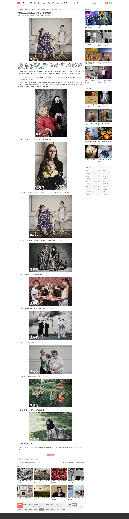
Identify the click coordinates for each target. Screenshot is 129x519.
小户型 (104, 176)
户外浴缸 (88, 184)
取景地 (104, 178)
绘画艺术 (47, 509)
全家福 (69, 504)
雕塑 (65, 3)
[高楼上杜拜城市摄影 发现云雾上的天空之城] (105, 54)
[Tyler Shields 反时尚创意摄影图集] (105, 152)
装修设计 (52, 509)
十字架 (96, 194)
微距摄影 (36, 504)
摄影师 (22, 82)
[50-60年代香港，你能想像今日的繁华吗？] (105, 97)
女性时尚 (25, 509)
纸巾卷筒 (96, 191)
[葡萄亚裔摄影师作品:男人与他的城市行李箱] (105, 36)
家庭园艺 (36, 509)
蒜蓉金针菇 (105, 184)
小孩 (36, 68)
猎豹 (104, 173)
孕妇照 (60, 504)
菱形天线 (105, 194)
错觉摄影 (41, 504)
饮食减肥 (105, 186)
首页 (30, 3)
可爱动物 (88, 178)
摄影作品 (35, 9)
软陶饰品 (105, 189)
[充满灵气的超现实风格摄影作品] (91, 115)
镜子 (95, 176)
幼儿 (44, 3)
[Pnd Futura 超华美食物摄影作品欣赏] (105, 133)
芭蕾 (27, 240)
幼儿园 (34, 507)
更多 (78, 3)
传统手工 (81, 507)
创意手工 (70, 507)
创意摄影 (20, 459)
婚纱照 (51, 504)
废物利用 (50, 507)
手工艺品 (76, 507)
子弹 (95, 173)
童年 (38, 66)
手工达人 (20, 509)
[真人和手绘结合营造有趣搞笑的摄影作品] (105, 72)
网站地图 (70, 516)
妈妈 (22, 192)
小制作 (40, 3)
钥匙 (104, 171)
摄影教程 (29, 9)
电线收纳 (96, 189)
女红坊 (55, 507)
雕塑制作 (60, 507)
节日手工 (25, 507)
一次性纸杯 (97, 171)
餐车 (87, 181)
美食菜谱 (31, 509)
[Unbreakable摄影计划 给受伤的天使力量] (91, 97)
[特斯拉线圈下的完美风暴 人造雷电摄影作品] (91, 18)
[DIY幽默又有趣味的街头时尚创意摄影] (91, 72)
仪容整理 (96, 186)
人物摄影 (26, 459)
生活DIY (65, 507)
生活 (69, 3)
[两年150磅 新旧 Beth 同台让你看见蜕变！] (105, 115)
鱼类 (104, 191)
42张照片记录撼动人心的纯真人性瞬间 (31, 462)
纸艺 (53, 3)
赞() (51, 455)
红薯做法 (96, 184)
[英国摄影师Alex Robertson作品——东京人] (105, 18)
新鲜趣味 (63, 509)
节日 (35, 3)
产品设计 (58, 509)
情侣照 (65, 504)
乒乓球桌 (96, 181)
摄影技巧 (25, 504)
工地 (95, 178)
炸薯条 (87, 186)
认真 (22, 240)
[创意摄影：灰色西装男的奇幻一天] (91, 133)
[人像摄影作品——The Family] (91, 36)
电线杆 (87, 189)
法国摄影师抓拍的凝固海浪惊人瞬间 (75, 462)
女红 (61, 3)
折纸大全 (40, 507)
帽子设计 (88, 176)
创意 (74, 3)
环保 (57, 3)
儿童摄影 (47, 504)
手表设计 (105, 181)
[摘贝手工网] (20, 2)
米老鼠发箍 (88, 191)
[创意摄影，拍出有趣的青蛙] (91, 152)
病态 (34, 447)
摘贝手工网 (23, 9)
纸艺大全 (45, 507)
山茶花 (87, 194)
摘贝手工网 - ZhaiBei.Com (63, 516)
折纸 (49, 3)
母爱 (65, 82)
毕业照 (56, 504)
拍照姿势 (31, 504)
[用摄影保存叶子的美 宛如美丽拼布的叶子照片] (91, 54)
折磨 (32, 71)
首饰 (87, 171)
